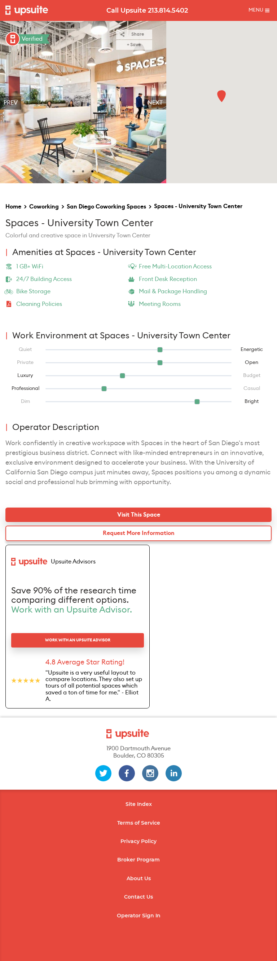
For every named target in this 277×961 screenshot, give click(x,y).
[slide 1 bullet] (73, 170)
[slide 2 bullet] (83, 170)
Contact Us (138, 897)
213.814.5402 (168, 10)
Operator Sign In (139, 915)
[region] (83, 103)
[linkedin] (174, 773)
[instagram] (150, 773)
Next (155, 103)
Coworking (44, 207)
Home (13, 207)
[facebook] (127, 773)
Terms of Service (138, 823)
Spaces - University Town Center (198, 206)
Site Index (139, 804)
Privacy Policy (138, 841)
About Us (139, 878)
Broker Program (138, 859)
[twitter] (103, 773)
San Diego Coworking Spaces (106, 207)
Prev (11, 103)
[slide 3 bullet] (92, 170)
